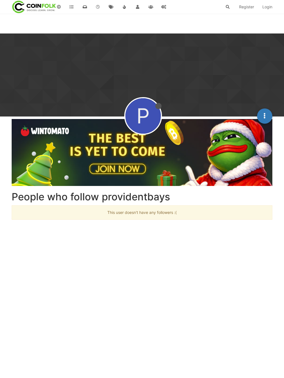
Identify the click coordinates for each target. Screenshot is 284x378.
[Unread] (85, 7)
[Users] (137, 7)
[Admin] (164, 7)
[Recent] (98, 7)
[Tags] (111, 7)
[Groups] (151, 7)
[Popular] (124, 7)
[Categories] (71, 7)
